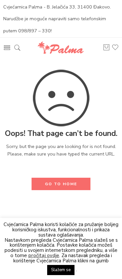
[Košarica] (106, 49)
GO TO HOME (61, 184)
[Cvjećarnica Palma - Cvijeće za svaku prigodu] (60, 47)
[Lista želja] (115, 49)
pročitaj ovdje (43, 255)
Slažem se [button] (61, 270)
